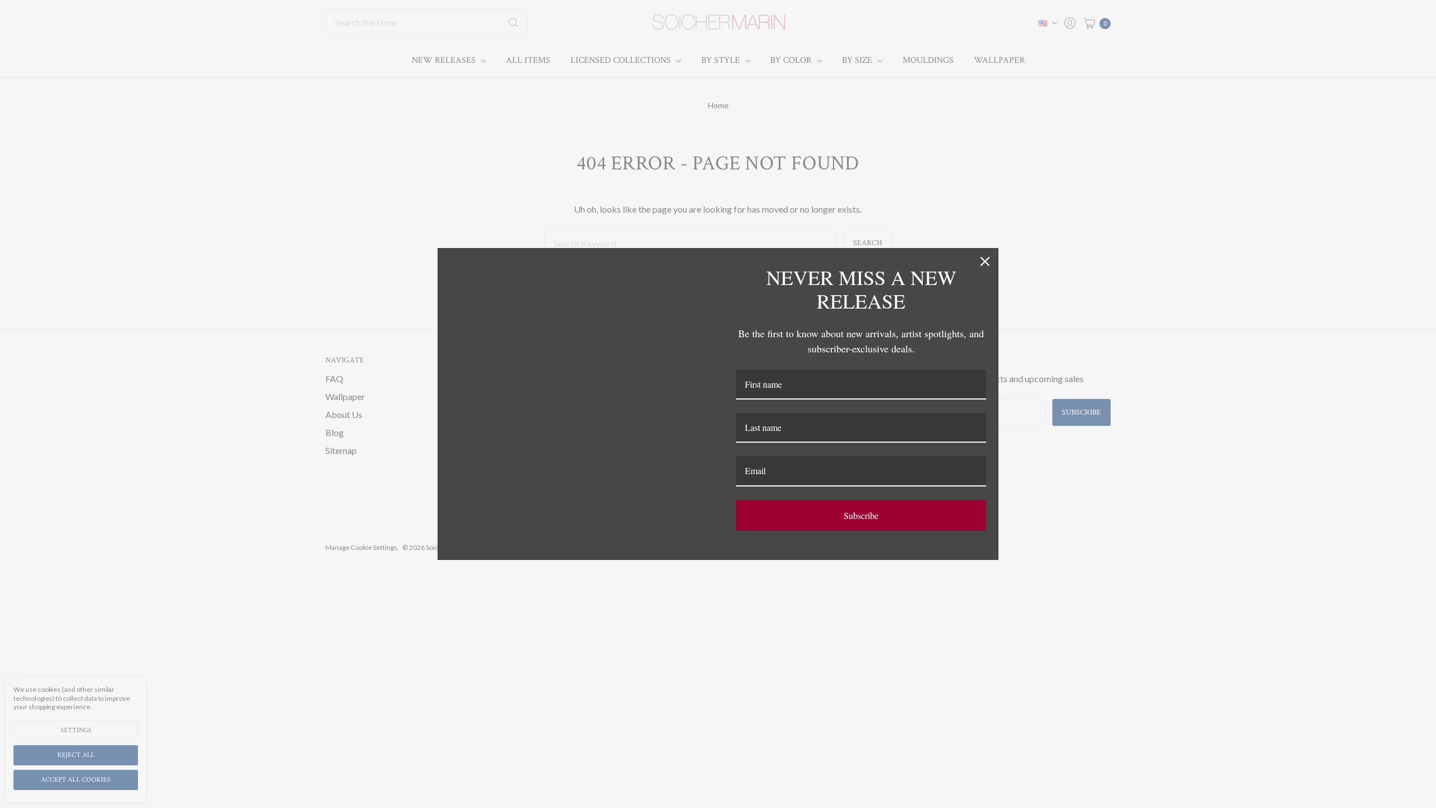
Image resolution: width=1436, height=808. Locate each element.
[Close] (985, 261)
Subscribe (861, 515)
